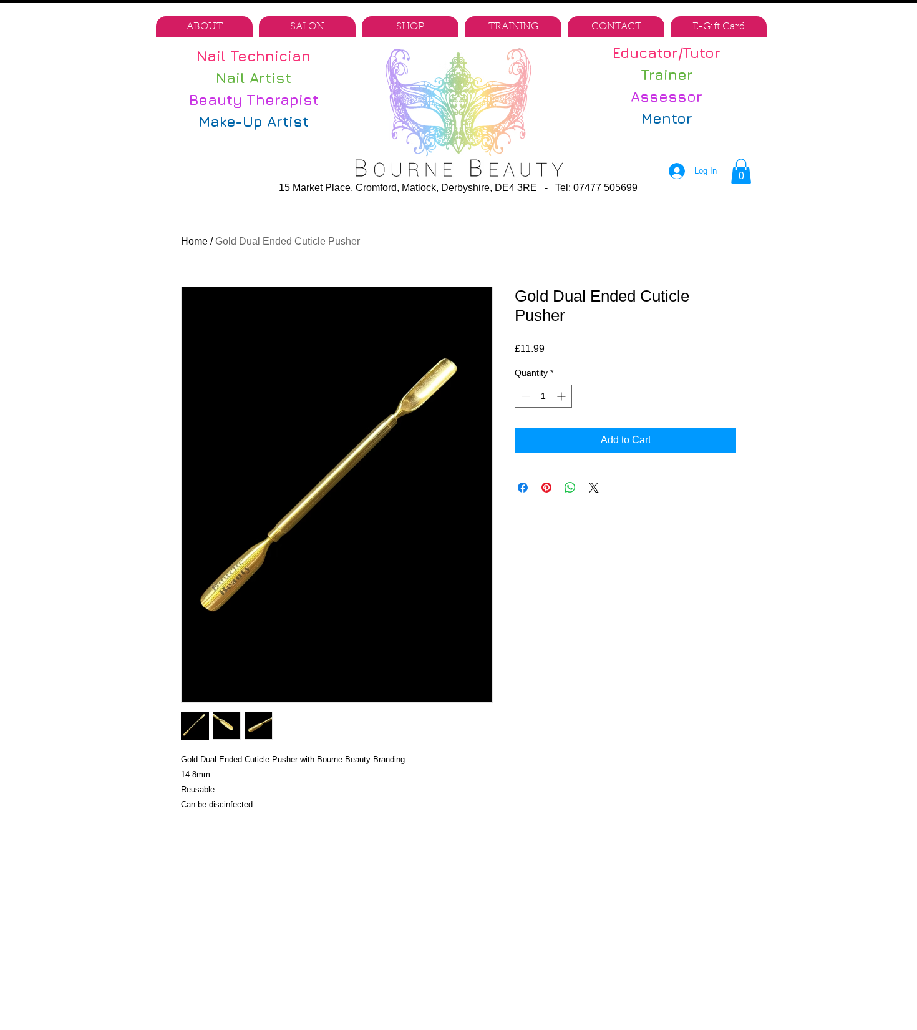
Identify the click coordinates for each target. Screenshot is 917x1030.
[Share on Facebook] (522, 487)
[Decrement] (524, 396)
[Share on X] (593, 487)
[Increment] (562, 396)
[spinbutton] (543, 396)
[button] (741, 171)
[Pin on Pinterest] (546, 487)
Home (194, 241)
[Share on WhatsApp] (570, 487)
